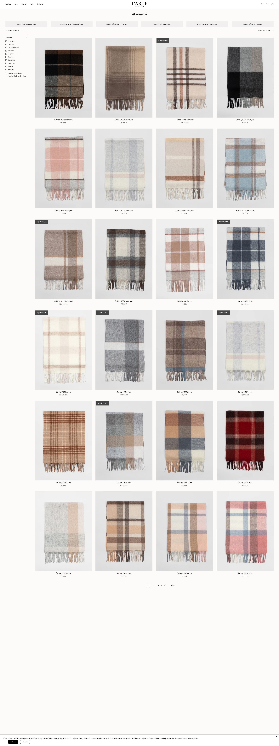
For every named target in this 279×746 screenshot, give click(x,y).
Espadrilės (11, 60)
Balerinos (11, 57)
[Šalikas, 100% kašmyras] (63, 78)
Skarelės (11, 70)
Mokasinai (11, 63)
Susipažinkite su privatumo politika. (186, 738)
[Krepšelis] (272, 4)
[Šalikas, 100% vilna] (184, 259)
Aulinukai (11, 41)
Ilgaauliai (11, 44)
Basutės (11, 51)
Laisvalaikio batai (13, 47)
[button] (16, 4)
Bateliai (10, 66)
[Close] (277, 737)
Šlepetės (11, 54)
